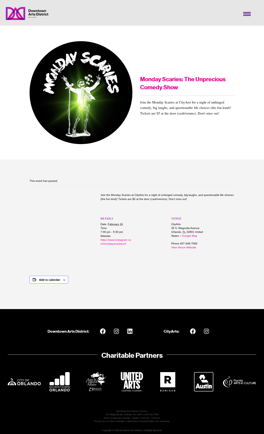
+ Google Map (188, 235)
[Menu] (247, 14)
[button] (103, 331)
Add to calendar (49, 280)
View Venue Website (183, 247)
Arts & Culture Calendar (113, 421)
